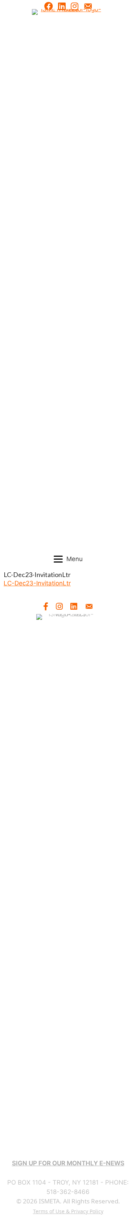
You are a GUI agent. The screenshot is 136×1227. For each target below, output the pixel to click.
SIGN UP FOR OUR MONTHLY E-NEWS (68, 1163)
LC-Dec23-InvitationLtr (37, 583)
